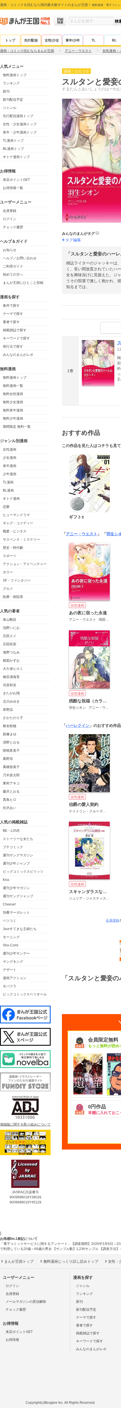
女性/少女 (52, 40)
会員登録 (9, 211)
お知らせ (9, 250)
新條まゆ (9, 734)
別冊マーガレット (16, 912)
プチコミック (13, 847)
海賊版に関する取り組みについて (25, 1124)
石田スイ (9, 636)
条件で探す (11, 306)
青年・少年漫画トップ (20, 132)
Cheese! (9, 904)
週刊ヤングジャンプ (18, 896)
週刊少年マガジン (16, 888)
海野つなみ (11, 652)
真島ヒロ (9, 800)
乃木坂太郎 (11, 775)
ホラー (8, 572)
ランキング (11, 83)
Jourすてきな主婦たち (20, 929)
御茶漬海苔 (11, 677)
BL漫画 (8, 490)
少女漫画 (9, 458)
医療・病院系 (13, 597)
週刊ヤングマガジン (18, 855)
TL (93, 40)
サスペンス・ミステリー (21, 539)
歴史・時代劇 (13, 548)
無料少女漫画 (13, 402)
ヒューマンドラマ (16, 515)
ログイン (9, 219)
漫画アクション (14, 978)
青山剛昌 (9, 620)
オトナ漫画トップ (16, 157)
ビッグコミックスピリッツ (23, 872)
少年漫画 (9, 474)
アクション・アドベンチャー (25, 564)
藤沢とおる (11, 791)
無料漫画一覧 (13, 386)
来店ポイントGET (16, 180)
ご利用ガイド (13, 266)
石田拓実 (9, 644)
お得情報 (12, 1340)
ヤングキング (13, 962)
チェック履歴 (13, 227)
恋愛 (6, 507)
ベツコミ (9, 921)
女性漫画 (9, 449)
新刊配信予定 (13, 100)
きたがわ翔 (11, 693)
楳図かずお (11, 661)
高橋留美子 (11, 767)
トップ (10, 40)
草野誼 (8, 710)
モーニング (11, 937)
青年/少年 (73, 40)
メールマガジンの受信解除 (26, 1302)
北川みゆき (11, 701)
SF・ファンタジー (17, 580)
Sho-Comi (10, 945)
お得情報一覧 (13, 188)
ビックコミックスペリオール (25, 994)
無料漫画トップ (14, 75)
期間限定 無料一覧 (17, 427)
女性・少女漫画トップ (20, 124)
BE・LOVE (11, 831)
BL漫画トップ (13, 149)
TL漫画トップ (13, 140)
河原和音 (9, 685)
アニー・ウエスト (81, 534)
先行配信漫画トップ (18, 116)
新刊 (6, 91)
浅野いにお (11, 628)
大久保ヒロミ (13, 669)
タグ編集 (73, 240)
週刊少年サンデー (16, 953)
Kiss (6, 880)
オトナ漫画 (11, 499)
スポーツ (9, 556)
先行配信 (31, 40)
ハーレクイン (77, 725)
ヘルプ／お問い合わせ (20, 258)
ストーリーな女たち (18, 839)
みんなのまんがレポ (18, 355)
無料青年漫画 (13, 410)
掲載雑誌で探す (14, 330)
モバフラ (9, 986)
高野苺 (8, 759)
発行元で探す (13, 346)
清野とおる (11, 742)
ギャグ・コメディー (18, 523)
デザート (9, 970)
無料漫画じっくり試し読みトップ (70, 1261)
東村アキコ (11, 783)
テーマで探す (13, 314)
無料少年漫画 (13, 418)
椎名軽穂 (9, 726)
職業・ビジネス (14, 531)
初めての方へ (13, 275)
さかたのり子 (13, 718)
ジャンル (9, 108)
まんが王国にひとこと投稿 (23, 283)
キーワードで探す (16, 338)
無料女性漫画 (13, 394)
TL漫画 (8, 482)
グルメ (8, 589)
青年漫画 (9, 466)
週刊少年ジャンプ (16, 863)
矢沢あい (9, 808)
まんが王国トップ (18, 1261)
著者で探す (11, 322)
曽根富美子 (11, 751)
